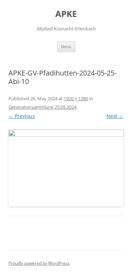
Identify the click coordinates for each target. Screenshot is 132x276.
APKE (66, 13)
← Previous (21, 116)
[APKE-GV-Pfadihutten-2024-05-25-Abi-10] (66, 168)
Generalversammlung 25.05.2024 (42, 107)
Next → (115, 116)
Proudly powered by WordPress (39, 263)
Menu (66, 46)
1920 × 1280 (76, 98)
